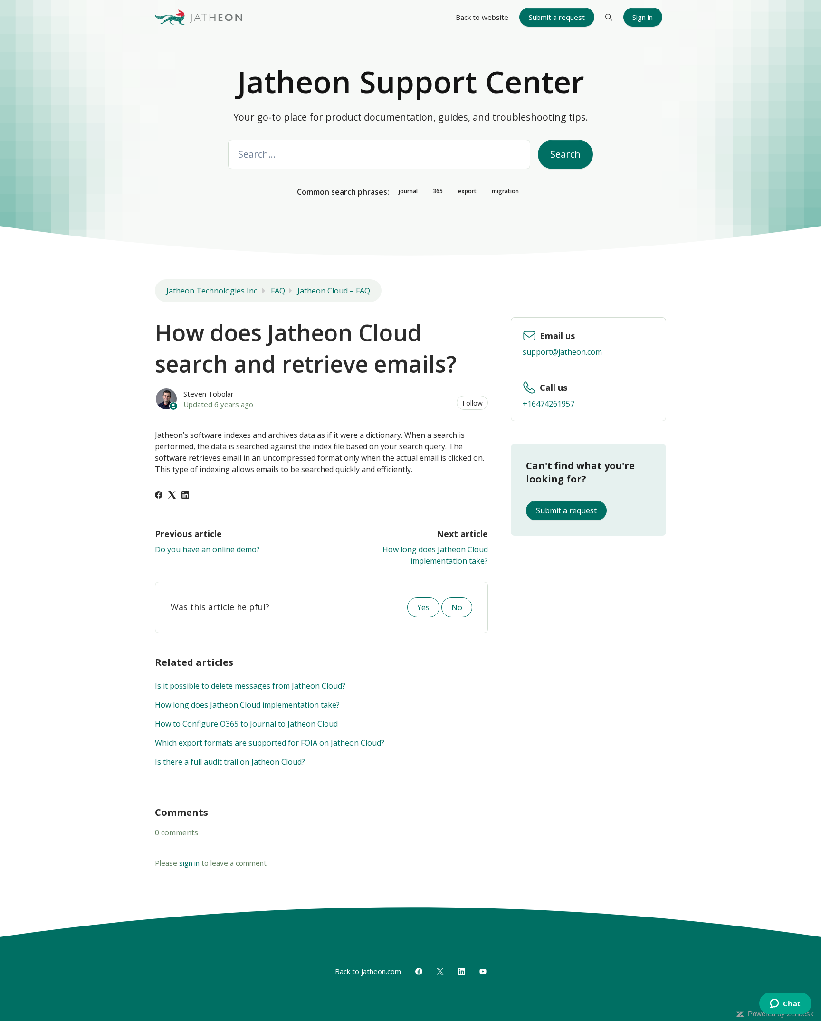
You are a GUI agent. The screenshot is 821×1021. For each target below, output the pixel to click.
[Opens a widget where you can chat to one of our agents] (785, 1004)
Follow (472, 402)
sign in (189, 863)
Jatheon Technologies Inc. (212, 290)
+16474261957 (548, 403)
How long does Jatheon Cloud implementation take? (247, 705)
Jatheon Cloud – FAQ (333, 290)
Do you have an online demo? (207, 549)
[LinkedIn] (185, 496)
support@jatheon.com (562, 352)
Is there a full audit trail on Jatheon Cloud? (230, 761)
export (467, 191)
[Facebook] (158, 496)
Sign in (642, 17)
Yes (423, 607)
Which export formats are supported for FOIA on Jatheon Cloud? (269, 742)
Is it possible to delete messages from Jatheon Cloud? (250, 686)
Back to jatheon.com (368, 971)
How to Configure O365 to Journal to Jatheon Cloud (246, 723)
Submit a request (557, 17)
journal (408, 191)
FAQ (278, 290)
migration (505, 191)
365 (438, 191)
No (456, 607)
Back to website (482, 17)
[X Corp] (172, 496)
